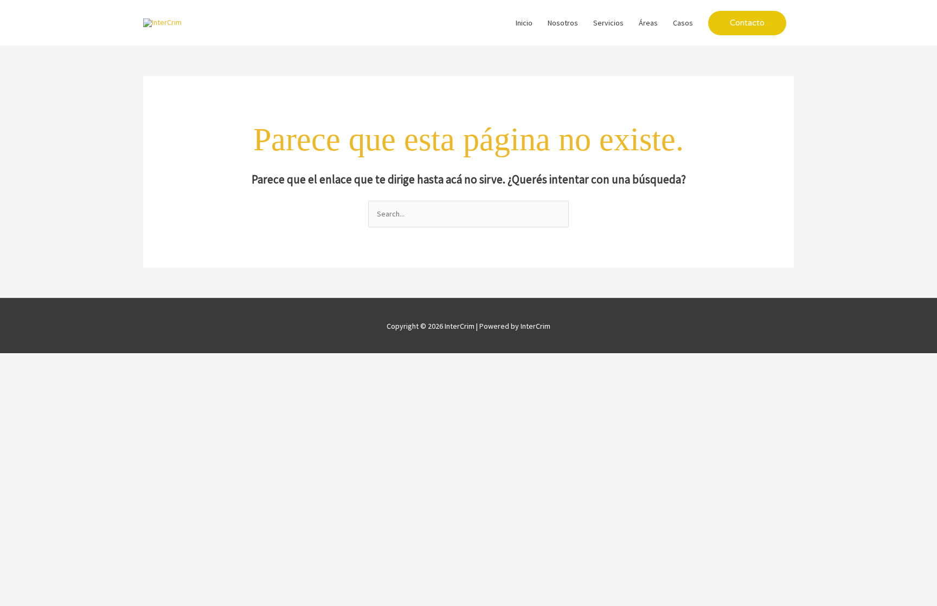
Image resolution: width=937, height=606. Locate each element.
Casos (683, 23)
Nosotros (563, 23)
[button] (747, 23)
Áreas (648, 23)
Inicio (524, 23)
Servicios (608, 23)
